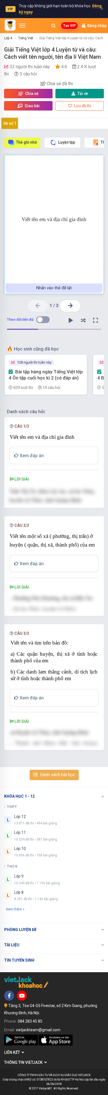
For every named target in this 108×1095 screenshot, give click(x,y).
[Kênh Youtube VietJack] (22, 996)
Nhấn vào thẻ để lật (54, 287)
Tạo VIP (69, 26)
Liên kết (13, 1052)
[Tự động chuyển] (70, 320)
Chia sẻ (31, 93)
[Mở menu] (22, 25)
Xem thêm (14, 909)
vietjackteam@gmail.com (38, 1030)
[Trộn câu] (83, 320)
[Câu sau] (70, 306)
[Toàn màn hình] (95, 320)
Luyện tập (66, 142)
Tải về (83, 93)
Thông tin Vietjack (24, 1062)
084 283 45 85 (30, 1021)
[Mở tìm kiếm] (53, 25)
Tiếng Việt (25, 38)
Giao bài (32, 106)
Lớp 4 (8, 38)
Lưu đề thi (82, 106)
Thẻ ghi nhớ (26, 142)
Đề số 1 (9, 123)
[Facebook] (9, 996)
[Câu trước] (37, 306)
